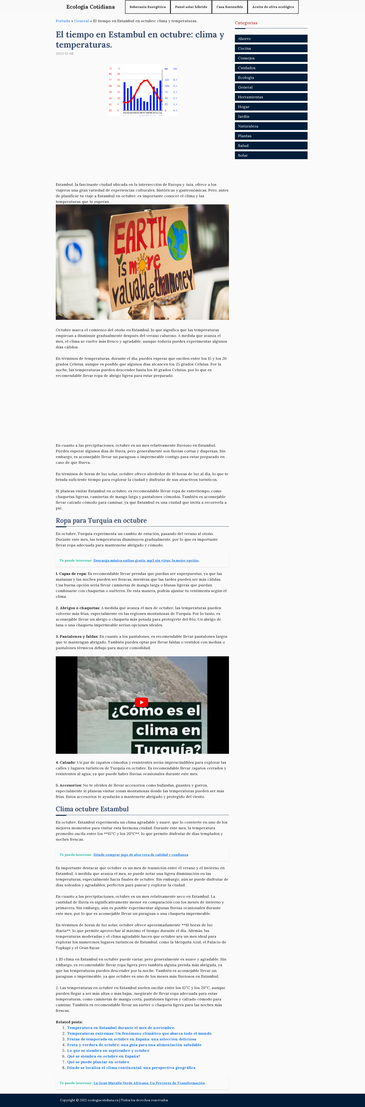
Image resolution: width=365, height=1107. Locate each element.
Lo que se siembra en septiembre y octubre (108, 1050)
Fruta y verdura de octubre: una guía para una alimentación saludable (134, 1044)
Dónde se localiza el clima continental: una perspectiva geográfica (131, 1067)
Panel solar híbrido (191, 7)
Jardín (243, 116)
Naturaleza (248, 126)
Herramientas (250, 96)
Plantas (245, 135)
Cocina (244, 48)
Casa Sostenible (230, 7)
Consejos (246, 58)
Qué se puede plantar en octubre (98, 1061)
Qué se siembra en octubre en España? (103, 1056)
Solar (243, 155)
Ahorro (244, 38)
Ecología (246, 77)
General (81, 20)
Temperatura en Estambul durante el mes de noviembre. (121, 1027)
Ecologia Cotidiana (90, 6)
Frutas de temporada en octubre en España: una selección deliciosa (131, 1039)
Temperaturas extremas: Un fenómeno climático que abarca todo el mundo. (139, 1033)
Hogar (243, 106)
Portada (63, 20)
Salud (243, 145)
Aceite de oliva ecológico (273, 7)
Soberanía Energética (148, 7)
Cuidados (247, 67)
